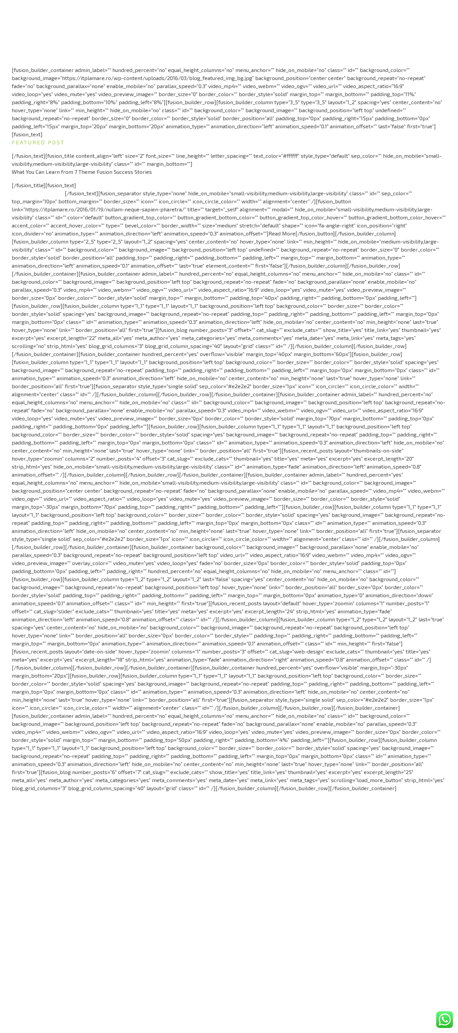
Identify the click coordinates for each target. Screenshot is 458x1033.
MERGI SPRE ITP (249, 930)
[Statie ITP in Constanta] (49, 20)
